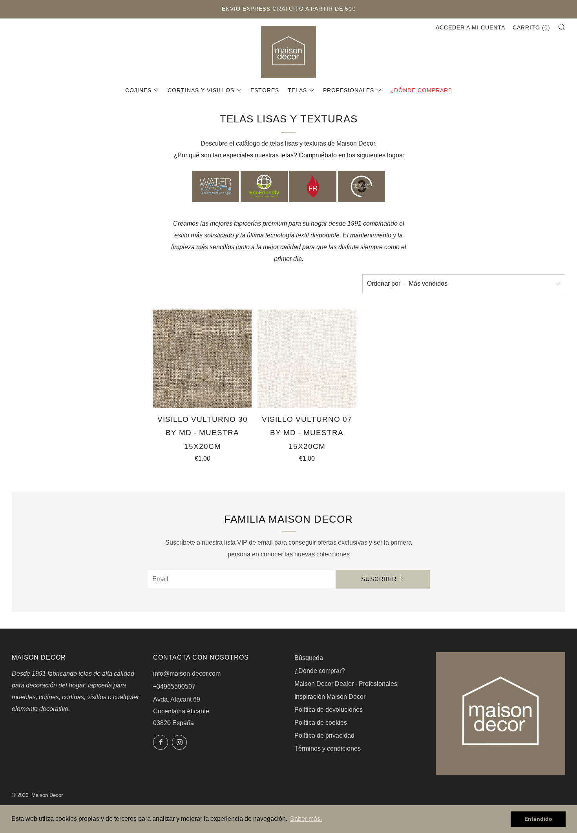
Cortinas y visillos (201, 90)
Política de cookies (320, 722)
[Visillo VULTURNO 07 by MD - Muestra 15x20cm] (306, 359)
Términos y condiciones (327, 748)
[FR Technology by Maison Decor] (312, 186)
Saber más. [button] (306, 818)
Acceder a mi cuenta (470, 27)
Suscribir (379, 579)
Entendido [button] (538, 819)
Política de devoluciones (328, 709)
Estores (264, 90)
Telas (297, 90)
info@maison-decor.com (187, 673)
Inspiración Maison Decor (329, 696)
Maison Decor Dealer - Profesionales (345, 683)
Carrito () (531, 27)
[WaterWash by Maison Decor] (215, 186)
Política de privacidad (324, 735)
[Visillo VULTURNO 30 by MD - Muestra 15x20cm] (202, 359)
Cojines (138, 90)
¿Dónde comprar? (421, 90)
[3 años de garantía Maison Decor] (361, 186)
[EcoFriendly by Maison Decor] (264, 186)
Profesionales (348, 90)
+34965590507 (174, 686)
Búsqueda (308, 657)
